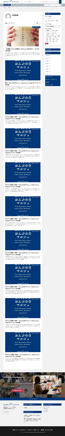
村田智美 (9, 7)
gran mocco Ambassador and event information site (35, 432)
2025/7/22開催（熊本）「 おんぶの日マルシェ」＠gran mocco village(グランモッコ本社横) (22, 151)
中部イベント (48, 63)
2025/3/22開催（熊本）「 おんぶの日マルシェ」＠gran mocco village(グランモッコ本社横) (22, 287)
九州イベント (48, 74)
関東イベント (48, 60)
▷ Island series (45, 411)
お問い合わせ (6, 411)
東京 (13, 4)
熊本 (11, 4)
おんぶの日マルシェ (18, 4)
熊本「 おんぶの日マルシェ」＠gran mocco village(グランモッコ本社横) (22, 83)
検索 (46, 43)
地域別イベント (15, 429)
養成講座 (23, 4)
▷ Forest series (45, 409)
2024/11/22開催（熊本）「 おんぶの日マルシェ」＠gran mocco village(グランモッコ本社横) (22, 355)
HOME (5, 7)
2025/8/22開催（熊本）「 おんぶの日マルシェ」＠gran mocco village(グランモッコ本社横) (22, 117)
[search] (60, 5)
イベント (21, 1)
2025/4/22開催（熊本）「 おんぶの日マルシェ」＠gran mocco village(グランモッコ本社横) (22, 253)
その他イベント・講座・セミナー (51, 79)
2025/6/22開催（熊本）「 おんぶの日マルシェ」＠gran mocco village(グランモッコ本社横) (22, 185)
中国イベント (48, 71)
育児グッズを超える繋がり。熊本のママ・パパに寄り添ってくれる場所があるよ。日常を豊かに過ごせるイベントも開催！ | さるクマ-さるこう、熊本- (32, 419)
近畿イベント (48, 66)
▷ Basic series (45, 408)
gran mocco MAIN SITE (45, 1)
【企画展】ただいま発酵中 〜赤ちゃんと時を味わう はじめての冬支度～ (22, 50)
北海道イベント (48, 55)
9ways (26, 4)
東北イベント (48, 58)
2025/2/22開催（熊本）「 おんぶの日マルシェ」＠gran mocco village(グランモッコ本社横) (22, 321)
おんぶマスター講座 (49, 84)
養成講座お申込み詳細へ (18, 390)
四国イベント (48, 68)
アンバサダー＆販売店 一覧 (28, 1)
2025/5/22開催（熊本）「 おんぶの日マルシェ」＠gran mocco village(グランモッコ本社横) (22, 219)
